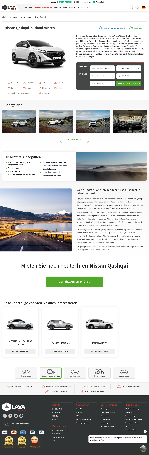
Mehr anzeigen (74, 140)
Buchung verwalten (132, 7)
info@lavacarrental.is (21, 423)
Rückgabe (83, 74)
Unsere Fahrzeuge (43, 7)
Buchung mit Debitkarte (133, 419)
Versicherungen (130, 416)
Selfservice (129, 412)
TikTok (21, 416)
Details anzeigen (20, 351)
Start (4, 17)
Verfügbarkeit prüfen (74, 282)
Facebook (5, 416)
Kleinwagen (26, 376)
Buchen (28, 7)
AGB (77, 416)
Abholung (83, 66)
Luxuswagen (124, 376)
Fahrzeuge (13, 17)
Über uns (79, 412)
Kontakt (89, 7)
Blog (80, 7)
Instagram (10, 416)
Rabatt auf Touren (131, 430)
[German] (144, 7)
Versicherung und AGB (64, 7)
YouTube (16, 416)
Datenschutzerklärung (84, 419)
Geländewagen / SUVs (51, 376)
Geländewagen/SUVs (108, 412)
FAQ (126, 426)
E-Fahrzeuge (99, 376)
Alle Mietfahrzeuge (107, 426)
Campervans (75, 376)
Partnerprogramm (82, 423)
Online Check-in (137, 7)
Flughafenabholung (132, 409)
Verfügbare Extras (131, 423)
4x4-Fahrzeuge (25, 17)
